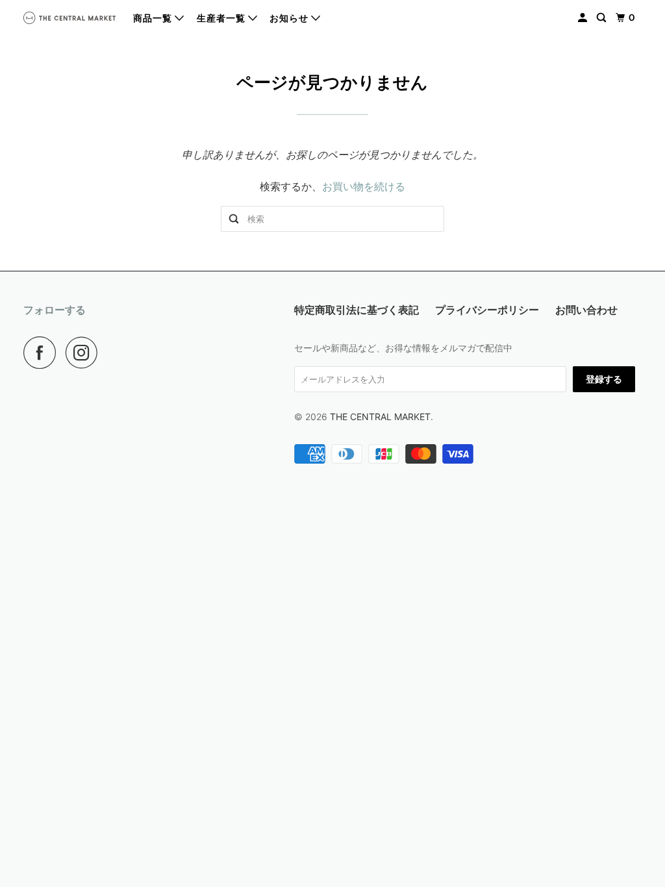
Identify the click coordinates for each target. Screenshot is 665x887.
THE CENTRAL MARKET (380, 416)
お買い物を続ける (363, 186)
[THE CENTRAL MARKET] (69, 17)
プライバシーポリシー (487, 309)
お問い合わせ (586, 309)
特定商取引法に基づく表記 (356, 309)
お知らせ (290, 18)
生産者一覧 (222, 18)
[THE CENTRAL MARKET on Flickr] (111, 352)
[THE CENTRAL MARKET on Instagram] (85, 352)
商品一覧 (154, 18)
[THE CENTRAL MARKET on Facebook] (42, 352)
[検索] (602, 17)
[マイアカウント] (583, 17)
